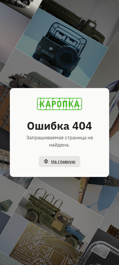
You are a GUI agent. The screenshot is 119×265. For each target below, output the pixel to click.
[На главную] (59, 104)
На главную (63, 161)
